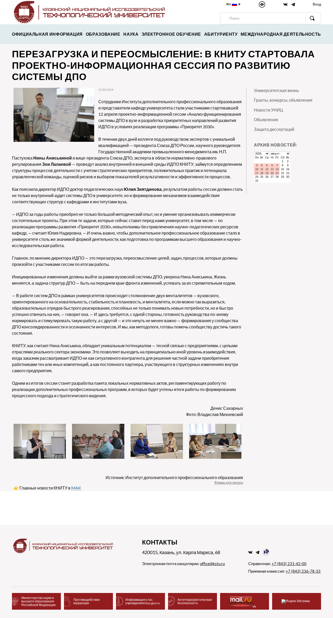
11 (261, 169)
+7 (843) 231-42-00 (289, 563)
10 (256, 169)
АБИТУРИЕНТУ (221, 34)
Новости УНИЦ (268, 109)
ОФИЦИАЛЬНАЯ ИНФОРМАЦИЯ (47, 34)
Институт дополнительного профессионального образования (184, 477)
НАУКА (130, 34)
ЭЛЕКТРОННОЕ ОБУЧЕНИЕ (171, 34)
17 (256, 173)
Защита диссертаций (274, 129)
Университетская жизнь (276, 90)
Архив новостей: (275, 144)
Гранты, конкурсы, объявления (283, 99)
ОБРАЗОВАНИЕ (103, 34)
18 (261, 173)
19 (266, 173)
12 (266, 169)
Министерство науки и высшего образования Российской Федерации (38, 601)
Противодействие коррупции (86, 601)
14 (277, 169)
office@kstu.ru (212, 563)
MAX (76, 487)
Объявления (266, 119)
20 (272, 173)
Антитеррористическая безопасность (194, 601)
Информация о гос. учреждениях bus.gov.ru (142, 601)
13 (272, 169)
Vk (254, 606)
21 (277, 173)
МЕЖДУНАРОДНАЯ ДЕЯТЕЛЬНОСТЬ (281, 34)
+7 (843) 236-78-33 (303, 571)
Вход (317, 4)
